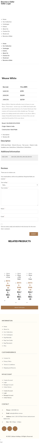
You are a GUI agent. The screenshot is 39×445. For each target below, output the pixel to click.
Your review (5, 188)
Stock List (6, 34)
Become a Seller (7, 2)
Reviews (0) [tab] (6, 137)
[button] (19, 40)
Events (5, 26)
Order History (8, 387)
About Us (5, 29)
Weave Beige (30, 277)
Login (5, 382)
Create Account (8, 380)
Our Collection (7, 22)
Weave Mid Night (19, 277)
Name (3, 208)
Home (4, 19)
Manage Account (8, 385)
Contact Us (6, 31)
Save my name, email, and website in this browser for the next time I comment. (18, 228)
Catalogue (6, 24)
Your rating (4, 182)
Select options (19, 307)
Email (3, 216)
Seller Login (6, 4)
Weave (8, 273)
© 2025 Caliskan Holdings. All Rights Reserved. (19, 436)
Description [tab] (6, 134)
